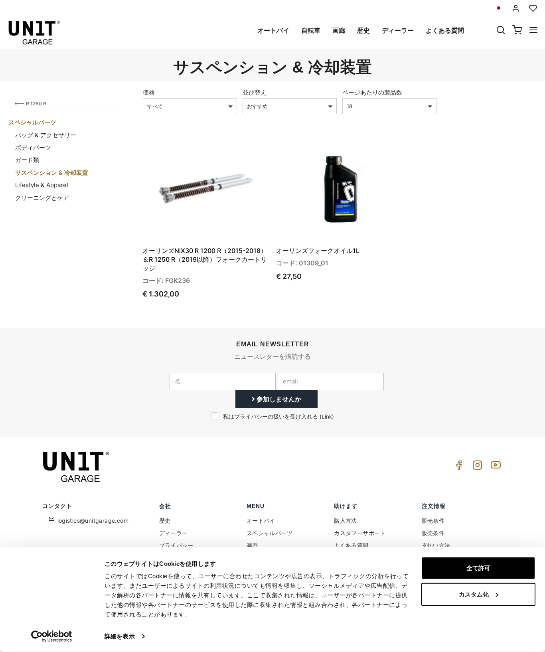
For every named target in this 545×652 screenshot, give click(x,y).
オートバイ (273, 30)
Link (327, 416)
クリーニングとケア (42, 198)
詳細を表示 (120, 636)
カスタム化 (474, 594)
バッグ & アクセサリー (45, 135)
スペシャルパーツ (32, 122)
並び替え (255, 92)
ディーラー (398, 30)
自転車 (310, 30)
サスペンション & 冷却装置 (51, 172)
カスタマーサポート (360, 533)
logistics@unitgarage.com (93, 520)
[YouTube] (494, 467)
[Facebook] (457, 467)
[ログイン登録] (516, 8)
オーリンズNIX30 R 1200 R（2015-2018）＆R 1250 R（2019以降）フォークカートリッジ (204, 259)
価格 (149, 92)
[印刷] (240, 149)
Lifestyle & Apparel (41, 185)
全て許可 (478, 568)
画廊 (338, 30)
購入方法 (345, 520)
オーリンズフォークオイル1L (317, 251)
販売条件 (433, 520)
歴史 (363, 30)
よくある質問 (445, 30)
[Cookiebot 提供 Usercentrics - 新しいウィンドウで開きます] (52, 636)
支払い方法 (436, 545)
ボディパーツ (33, 147)
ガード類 (27, 160)
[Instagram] (476, 467)
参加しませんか (278, 399)
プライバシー (176, 545)
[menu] (533, 30)
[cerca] (501, 30)
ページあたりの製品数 (372, 92)
